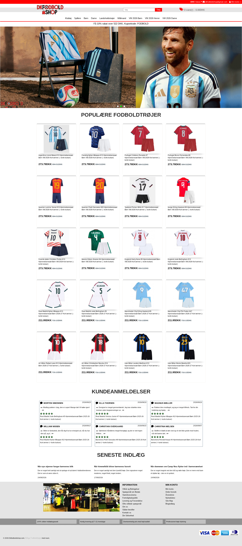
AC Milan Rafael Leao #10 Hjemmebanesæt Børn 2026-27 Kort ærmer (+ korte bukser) (55, 364)
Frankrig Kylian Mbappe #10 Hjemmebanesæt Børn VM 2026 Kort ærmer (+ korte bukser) (99, 156)
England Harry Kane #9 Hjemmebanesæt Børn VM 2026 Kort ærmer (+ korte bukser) (142, 260)
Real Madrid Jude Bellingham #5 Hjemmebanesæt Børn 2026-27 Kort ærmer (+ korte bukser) (99, 313)
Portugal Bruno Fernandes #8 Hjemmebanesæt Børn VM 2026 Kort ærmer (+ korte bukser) (185, 157)
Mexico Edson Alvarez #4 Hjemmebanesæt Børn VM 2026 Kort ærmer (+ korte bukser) (98, 260)
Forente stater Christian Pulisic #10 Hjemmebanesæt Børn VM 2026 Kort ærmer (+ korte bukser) (56, 261)
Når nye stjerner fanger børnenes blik (55, 466)
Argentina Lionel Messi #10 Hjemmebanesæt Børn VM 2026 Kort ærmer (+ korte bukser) (56, 156)
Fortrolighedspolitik (130, 498)
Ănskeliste (170, 495)
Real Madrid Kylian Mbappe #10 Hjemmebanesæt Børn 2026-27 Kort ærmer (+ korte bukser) (56, 313)
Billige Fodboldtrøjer (33, 538)
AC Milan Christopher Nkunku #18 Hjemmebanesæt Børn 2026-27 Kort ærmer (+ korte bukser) (99, 365)
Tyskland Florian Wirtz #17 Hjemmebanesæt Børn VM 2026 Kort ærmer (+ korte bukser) (141, 208)
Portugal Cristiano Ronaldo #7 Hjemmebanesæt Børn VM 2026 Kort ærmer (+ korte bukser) (142, 157)
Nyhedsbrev (170, 498)
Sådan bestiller (128, 510)
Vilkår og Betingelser (130, 489)
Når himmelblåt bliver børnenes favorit (112, 466)
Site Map (169, 501)
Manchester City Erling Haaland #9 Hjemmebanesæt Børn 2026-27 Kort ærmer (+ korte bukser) (142, 313)
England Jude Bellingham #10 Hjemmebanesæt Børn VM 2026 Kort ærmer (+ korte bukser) (185, 261)
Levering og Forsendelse (132, 501)
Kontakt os (126, 513)
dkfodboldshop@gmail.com (216, 2)
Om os (125, 507)
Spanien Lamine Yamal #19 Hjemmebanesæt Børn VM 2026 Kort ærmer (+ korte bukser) (56, 208)
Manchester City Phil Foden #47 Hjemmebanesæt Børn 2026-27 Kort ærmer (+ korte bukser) (185, 313)
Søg (158, 9)
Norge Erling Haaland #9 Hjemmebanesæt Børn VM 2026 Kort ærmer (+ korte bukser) (184, 208)
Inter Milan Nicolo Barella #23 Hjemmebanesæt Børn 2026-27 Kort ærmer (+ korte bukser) (185, 365)
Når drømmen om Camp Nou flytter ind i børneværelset (177, 466)
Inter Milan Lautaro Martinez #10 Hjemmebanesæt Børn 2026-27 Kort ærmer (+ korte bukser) (142, 365)
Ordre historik (171, 492)
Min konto (170, 489)
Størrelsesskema (129, 495)
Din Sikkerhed (128, 516)
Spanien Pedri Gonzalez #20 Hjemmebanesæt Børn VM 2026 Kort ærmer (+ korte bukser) (99, 208)
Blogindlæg (170, 504)
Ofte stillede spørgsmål (131, 504)
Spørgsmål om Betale (131, 492)
